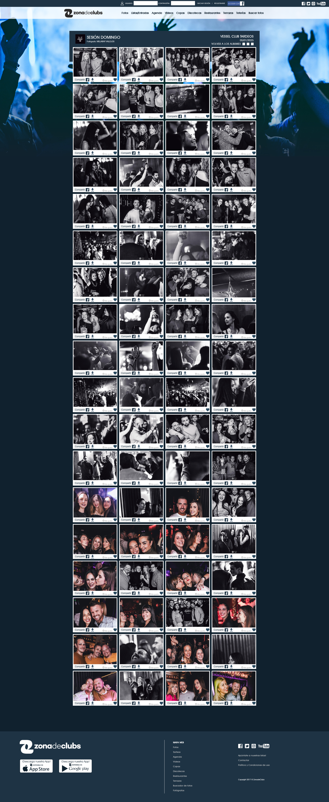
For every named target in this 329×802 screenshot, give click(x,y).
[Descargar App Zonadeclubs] (39, 765)
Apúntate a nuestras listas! (252, 755)
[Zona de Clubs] (83, 12)
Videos (176, 761)
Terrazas (177, 780)
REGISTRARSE (219, 3)
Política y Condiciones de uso (254, 765)
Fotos (175, 747)
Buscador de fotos (182, 785)
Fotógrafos (178, 790)
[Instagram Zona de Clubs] (314, 3)
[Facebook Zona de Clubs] (304, 3)
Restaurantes (180, 776)
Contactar (243, 760)
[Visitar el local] (81, 38)
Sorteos (176, 752)
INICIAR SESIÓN (203, 3)
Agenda (177, 756)
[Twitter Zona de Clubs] (309, 3)
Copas (176, 766)
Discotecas (179, 771)
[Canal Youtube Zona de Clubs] (321, 3)
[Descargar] (92, 79)
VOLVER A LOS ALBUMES (226, 43)
